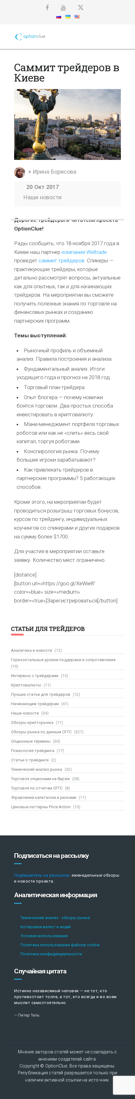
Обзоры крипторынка (32, 722)
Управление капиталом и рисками (43, 797)
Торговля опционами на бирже (40, 778)
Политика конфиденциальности (51, 954)
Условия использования (44, 935)
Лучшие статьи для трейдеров (40, 694)
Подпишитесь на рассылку (41, 875)
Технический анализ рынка (36, 769)
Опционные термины (31, 741)
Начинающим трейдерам (35, 703)
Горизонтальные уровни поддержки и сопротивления (63, 659)
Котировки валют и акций (45, 926)
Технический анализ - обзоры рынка (55, 917)
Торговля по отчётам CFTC (36, 788)
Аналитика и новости (31, 650)
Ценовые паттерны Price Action (41, 806)
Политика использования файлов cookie (60, 945)
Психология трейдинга (32, 750)
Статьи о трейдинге (30, 760)
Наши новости (43, 197)
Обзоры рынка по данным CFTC (41, 732)
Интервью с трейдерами (34, 675)
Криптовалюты (26, 685)
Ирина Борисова (54, 171)
